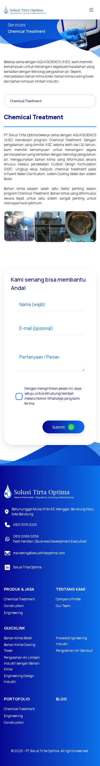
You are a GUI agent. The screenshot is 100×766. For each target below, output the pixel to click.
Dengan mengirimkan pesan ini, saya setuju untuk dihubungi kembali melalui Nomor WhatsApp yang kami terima (52, 396)
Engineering (13, 612)
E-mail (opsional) (36, 328)
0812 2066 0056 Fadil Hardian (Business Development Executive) (50, 539)
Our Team (63, 605)
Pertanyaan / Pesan (39, 357)
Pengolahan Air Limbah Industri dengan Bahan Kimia (22, 663)
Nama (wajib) (32, 304)
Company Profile (68, 599)
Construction (14, 605)
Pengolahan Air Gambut (74, 650)
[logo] (39, 491)
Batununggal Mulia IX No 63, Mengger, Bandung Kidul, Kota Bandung (53, 511)
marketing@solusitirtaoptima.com (39, 553)
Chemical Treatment (19, 599)
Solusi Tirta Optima (27, 567)
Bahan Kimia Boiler (18, 638)
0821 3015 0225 (25, 524)
